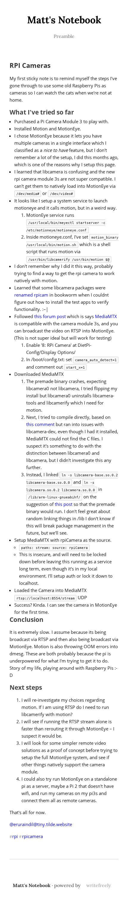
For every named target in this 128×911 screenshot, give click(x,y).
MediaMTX (106, 316)
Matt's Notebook (64, 20)
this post (63, 504)
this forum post (50, 316)
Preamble (64, 36)
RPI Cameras (30, 65)
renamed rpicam (31, 295)
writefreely (98, 885)
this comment (40, 424)
